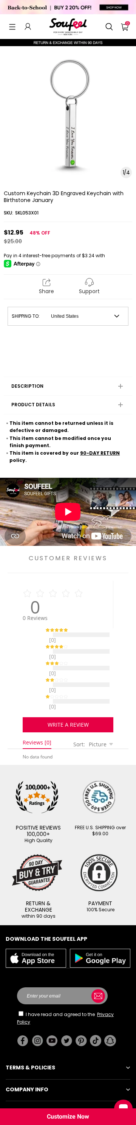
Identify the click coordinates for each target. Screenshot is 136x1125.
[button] (12, 26)
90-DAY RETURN (100, 453)
